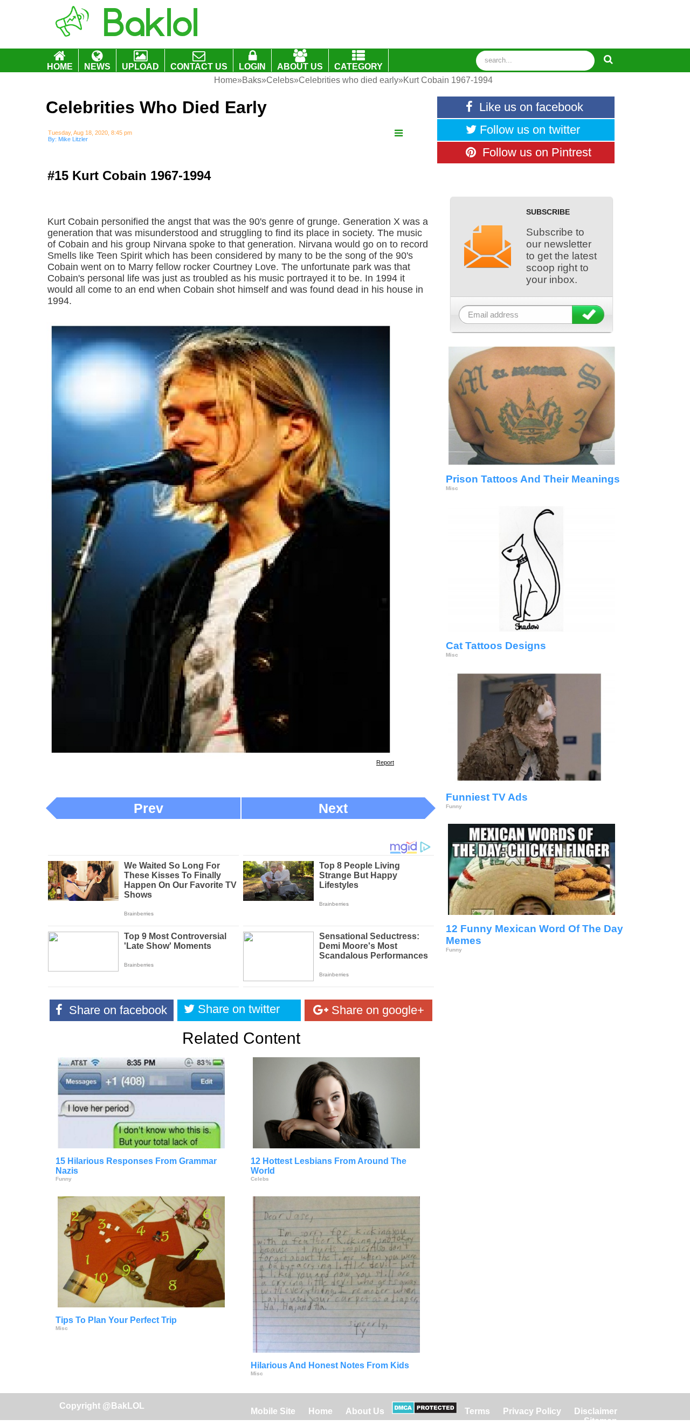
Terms (477, 1411)
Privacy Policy (532, 1411)
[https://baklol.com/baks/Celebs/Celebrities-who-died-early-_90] (398, 133)
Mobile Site (273, 1411)
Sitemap (600, 1420)
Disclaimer (595, 1411)
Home (321, 1411)
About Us (365, 1411)
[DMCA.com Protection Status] (424, 1411)
